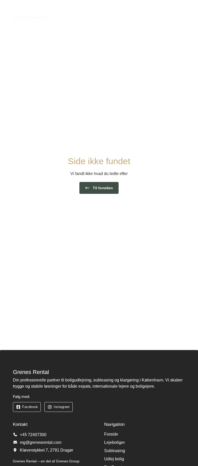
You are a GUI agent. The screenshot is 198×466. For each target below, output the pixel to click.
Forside (111, 434)
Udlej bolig (114, 459)
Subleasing (114, 450)
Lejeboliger (114, 442)
